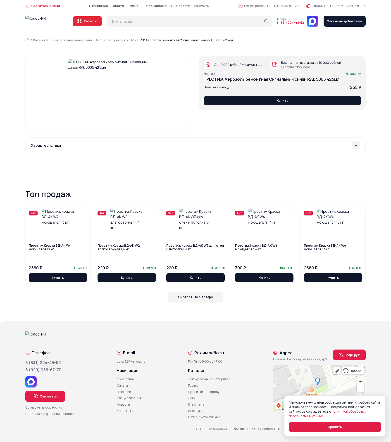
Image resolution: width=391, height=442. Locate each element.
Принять (335, 427)
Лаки (192, 398)
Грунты (193, 385)
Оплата (118, 6)
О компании (98, 6)
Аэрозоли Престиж (111, 40)
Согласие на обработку (43, 407)
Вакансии (135, 6)
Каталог (90, 21)
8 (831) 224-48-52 (290, 23)
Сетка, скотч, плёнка (204, 417)
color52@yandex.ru (131, 361)
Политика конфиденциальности (49, 413)
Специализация (159, 6)
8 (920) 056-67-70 (43, 369)
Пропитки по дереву (203, 392)
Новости (183, 6)
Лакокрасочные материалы (70, 40)
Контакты (202, 6)
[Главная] (27, 40)
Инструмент (197, 411)
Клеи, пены (196, 404)
